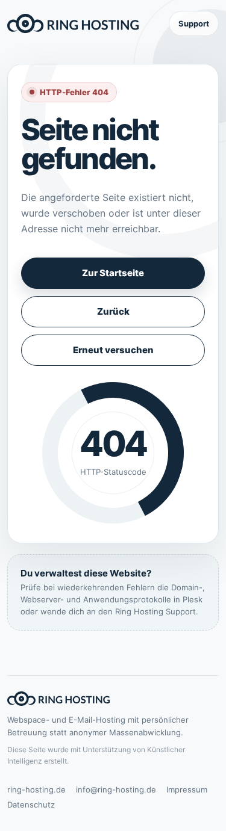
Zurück (113, 311)
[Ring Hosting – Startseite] (73, 23)
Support (193, 23)
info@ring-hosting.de (116, 789)
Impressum (186, 789)
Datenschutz (31, 804)
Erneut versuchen (113, 350)
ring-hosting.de (36, 789)
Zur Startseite (113, 273)
